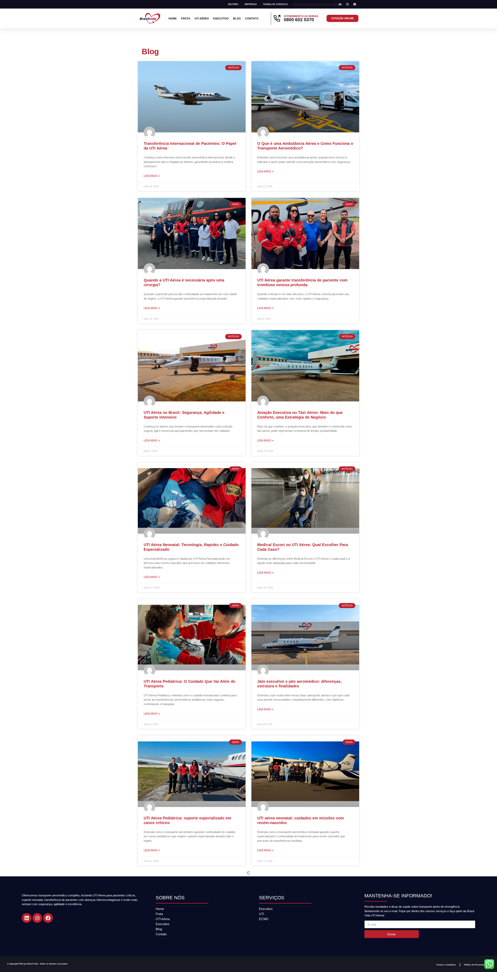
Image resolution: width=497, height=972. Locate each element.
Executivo (221, 18)
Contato (251, 18)
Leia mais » (152, 175)
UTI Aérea (202, 18)
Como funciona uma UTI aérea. (285, 955)
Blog (237, 18)
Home (173, 18)
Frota (185, 18)
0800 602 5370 (299, 19)
